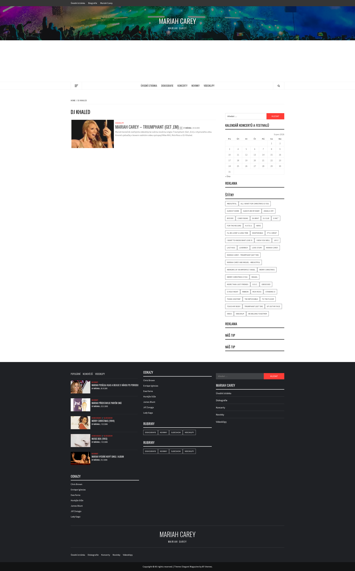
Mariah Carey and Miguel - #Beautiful (243, 262)
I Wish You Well (263, 240)
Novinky (196, 85)
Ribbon (245, 291)
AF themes (207, 566)
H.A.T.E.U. (248, 225)
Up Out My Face (273, 306)
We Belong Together (257, 313)
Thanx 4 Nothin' (234, 299)
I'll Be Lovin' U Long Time (237, 233)
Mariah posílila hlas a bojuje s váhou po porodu (115, 385)
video (229, 313)
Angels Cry (269, 211)
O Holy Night (232, 291)
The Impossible (251, 299)
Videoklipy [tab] (100, 374)
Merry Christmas (267, 269)
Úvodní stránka (78, 3)
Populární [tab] (75, 374)
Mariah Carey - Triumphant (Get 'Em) (243, 255)
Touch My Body (233, 306)
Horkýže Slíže (77, 500)
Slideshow (108, 418)
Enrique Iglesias (78, 489)
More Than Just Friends (237, 284)
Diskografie (167, 85)
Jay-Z (276, 240)
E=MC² (275, 218)
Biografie (92, 3)
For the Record (234, 225)
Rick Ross (257, 291)
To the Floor (268, 299)
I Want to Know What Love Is (239, 240)
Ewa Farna (75, 495)
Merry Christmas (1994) (103, 421)
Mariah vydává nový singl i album (108, 456)
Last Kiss (231, 247)
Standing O (270, 291)
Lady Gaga (75, 516)
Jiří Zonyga (76, 511)
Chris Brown (76, 484)
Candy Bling (243, 218)
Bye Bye (230, 218)
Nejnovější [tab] (88, 374)
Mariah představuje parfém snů (107, 403)
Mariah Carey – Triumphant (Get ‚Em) (147, 127)
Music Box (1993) (99, 438)
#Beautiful (232, 203)
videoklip (240, 313)
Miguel (255, 277)
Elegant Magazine (190, 566)
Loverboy (243, 247)
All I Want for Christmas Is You (255, 203)
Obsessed (266, 284)
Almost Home (233, 211)
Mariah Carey (106, 3)
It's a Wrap (272, 233)
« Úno (227, 176)
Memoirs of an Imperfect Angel (241, 269)
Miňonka (188, 128)
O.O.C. (255, 284)
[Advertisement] (177, 61)
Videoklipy (209, 85)
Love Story (257, 247)
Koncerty (182, 85)
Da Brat (255, 218)
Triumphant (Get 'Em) (253, 306)
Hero (258, 225)
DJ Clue (266, 218)
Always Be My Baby (251, 211)
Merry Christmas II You (237, 277)
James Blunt (77, 505)
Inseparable (257, 233)
